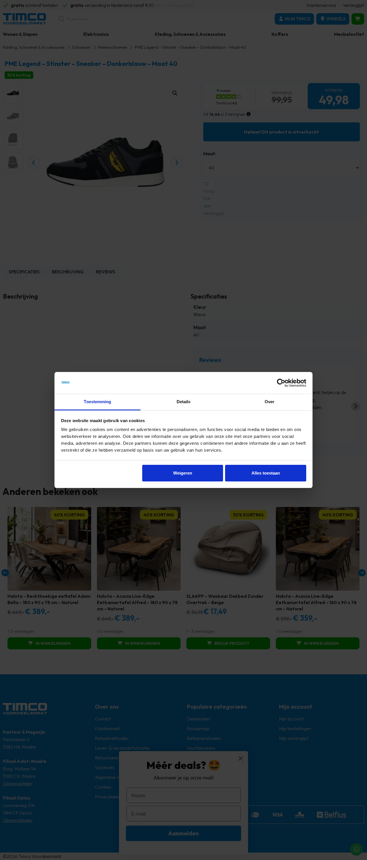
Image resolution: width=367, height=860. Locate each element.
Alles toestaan (265, 473)
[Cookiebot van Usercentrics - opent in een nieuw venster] (281, 383)
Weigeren (182, 473)
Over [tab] (269, 401)
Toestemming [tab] (97, 401)
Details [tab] (184, 401)
